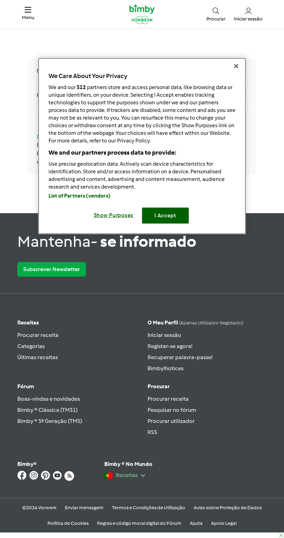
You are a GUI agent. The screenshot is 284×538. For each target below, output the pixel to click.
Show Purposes (114, 215)
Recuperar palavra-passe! (180, 357)
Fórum (25, 386)
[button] (28, 14)
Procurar (159, 386)
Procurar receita (38, 335)
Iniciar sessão (164, 335)
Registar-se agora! (170, 346)
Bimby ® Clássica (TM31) (47, 410)
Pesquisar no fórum (172, 410)
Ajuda (196, 523)
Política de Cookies (68, 523)
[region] (142, 146)
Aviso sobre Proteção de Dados (228, 508)
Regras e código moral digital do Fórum (139, 523)
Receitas (28, 322)
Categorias (31, 346)
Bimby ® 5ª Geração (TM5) (49, 421)
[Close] (236, 66)
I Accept (165, 215)
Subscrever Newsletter (51, 269)
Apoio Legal (224, 523)
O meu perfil (195, 322)
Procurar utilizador (171, 421)
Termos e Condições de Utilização (148, 508)
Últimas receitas (37, 357)
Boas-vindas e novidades (48, 399)
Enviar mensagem (84, 508)
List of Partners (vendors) (79, 195)
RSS (152, 432)
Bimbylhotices (166, 368)
